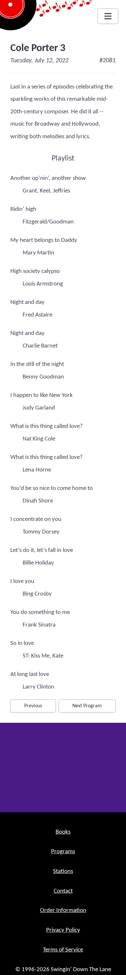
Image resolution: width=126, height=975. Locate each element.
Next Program (87, 706)
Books (63, 832)
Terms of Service (63, 950)
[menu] (108, 16)
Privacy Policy (63, 930)
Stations (63, 871)
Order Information (63, 911)
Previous (33, 706)
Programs (63, 852)
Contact (63, 891)
